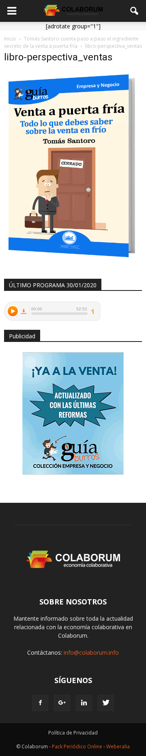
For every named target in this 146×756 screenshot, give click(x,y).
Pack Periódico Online (77, 746)
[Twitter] (106, 703)
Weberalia (118, 746)
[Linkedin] (84, 703)
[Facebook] (40, 703)
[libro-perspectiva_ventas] (73, 259)
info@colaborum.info (91, 652)
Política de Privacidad (73, 732)
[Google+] (62, 703)
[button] (134, 11)
